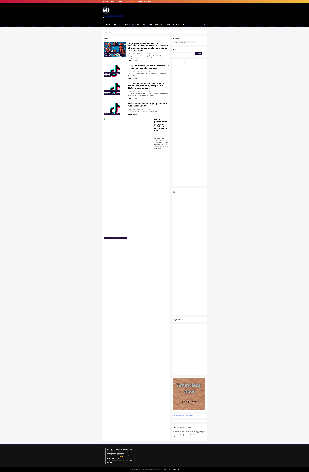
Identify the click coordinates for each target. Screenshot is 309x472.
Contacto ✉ (139, 1)
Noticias (107, 24)
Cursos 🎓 (113, 1)
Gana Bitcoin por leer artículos (173, 24)
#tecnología (110, 453)
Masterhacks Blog (113, 15)
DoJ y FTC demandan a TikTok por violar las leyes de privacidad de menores (148, 67)
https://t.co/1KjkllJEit (113, 458)
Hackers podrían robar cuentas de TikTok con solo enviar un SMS (160, 125)
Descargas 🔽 (130, 1)
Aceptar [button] (180, 469)
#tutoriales (111, 451)
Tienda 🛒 (121, 1)
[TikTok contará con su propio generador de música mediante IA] (115, 108)
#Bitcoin (113, 449)
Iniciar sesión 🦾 (148, 1)
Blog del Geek (117, 24)
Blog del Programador (149, 24)
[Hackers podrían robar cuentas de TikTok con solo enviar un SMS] (128, 178)
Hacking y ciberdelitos (112, 53)
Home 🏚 (105, 1)
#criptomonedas (119, 453)
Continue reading (132, 60)
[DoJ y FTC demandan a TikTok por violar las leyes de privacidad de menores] (115, 71)
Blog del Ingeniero (132, 24)
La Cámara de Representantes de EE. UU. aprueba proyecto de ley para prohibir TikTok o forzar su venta (147, 85)
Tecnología (115, 93)
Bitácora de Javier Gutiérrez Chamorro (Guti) (186, 415)
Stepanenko (132, 53)
